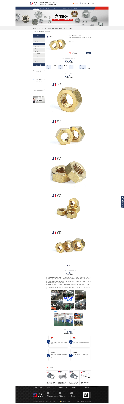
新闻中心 (70, 8)
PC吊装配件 (37, 51)
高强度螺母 (71, 28)
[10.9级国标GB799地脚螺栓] (85, 375)
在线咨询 (88, 53)
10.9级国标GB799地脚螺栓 (85, 382)
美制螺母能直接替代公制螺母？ (38, 94)
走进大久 (75, 8)
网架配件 (67, 28)
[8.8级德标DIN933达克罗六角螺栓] (62, 375)
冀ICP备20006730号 (55, 401)
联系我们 (81, 8)
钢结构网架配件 (38, 53)
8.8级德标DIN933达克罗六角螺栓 (63, 382)
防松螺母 (49, 28)
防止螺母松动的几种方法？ (39, 75)
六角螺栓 (47, 8)
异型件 (64, 28)
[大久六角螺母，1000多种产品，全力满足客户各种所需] (62, 26)
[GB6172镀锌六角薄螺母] (51, 375)
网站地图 (78, 401)
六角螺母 (36, 8)
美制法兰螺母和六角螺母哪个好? (39, 85)
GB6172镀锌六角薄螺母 (51, 382)
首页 (31, 8)
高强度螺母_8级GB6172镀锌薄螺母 (75, 382)
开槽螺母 (53, 28)
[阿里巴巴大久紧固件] (75, 3)
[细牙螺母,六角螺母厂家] (34, 4)
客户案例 (64, 8)
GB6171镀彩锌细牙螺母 (47, 31)
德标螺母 (56, 28)
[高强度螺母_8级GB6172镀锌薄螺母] (74, 375)
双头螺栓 (53, 8)
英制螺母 (60, 28)
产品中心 (58, 8)
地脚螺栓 (42, 8)
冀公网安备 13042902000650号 (65, 401)
